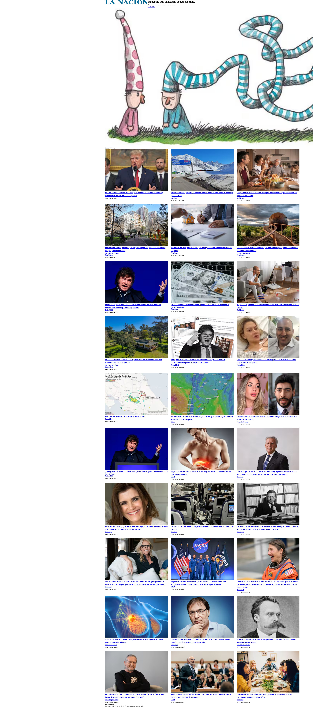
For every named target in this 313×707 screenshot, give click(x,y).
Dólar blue (174, 309)
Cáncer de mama (111, 645)
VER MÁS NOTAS (109, 704)
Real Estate (240, 198)
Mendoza (174, 198)
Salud (173, 477)
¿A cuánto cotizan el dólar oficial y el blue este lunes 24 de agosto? (200, 305)
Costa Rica (108, 419)
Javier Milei (109, 310)
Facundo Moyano (242, 422)
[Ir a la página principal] (126, 4)
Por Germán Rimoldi (243, 253)
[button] (136, 170)
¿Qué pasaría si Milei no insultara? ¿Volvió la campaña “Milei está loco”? (136, 472)
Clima (173, 422)
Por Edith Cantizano (177, 307)
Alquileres (174, 253)
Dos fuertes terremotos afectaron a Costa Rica (125, 417)
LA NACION (151, 7)
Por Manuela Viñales (112, 253)
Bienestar (240, 477)
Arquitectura (241, 255)
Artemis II (240, 590)
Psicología (108, 532)
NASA (173, 587)
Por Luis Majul (109, 474)
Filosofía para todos (243, 645)
